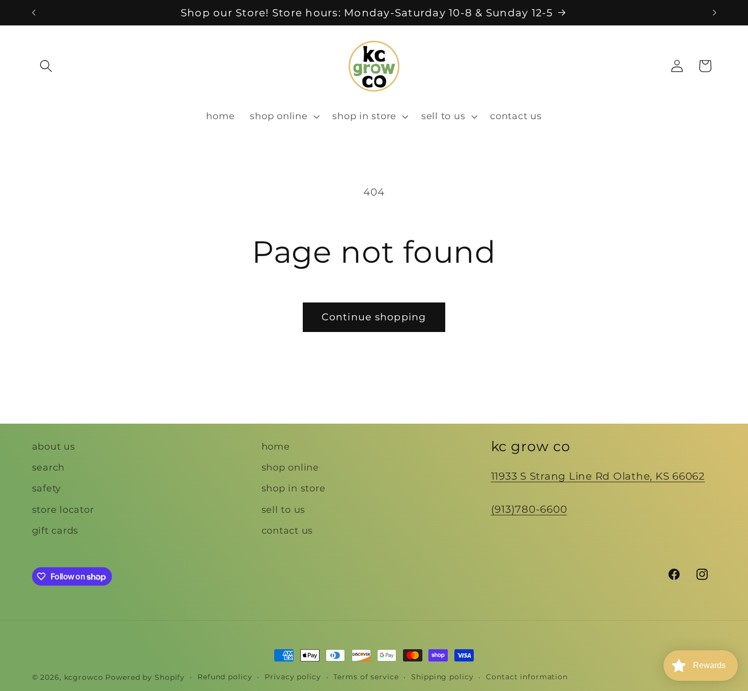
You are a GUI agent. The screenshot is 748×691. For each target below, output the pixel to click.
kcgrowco (83, 677)
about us (53, 446)
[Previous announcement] (33, 13)
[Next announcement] (714, 13)
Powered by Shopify (145, 677)
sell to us (284, 509)
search (48, 467)
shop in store (294, 488)
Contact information (527, 677)
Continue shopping (374, 317)
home (276, 446)
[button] (46, 66)
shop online (290, 467)
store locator (63, 509)
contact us (287, 530)
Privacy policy (293, 677)
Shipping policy (442, 677)
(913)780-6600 (529, 509)
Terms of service (365, 677)
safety (47, 488)
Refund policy (224, 677)
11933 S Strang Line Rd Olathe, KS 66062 (598, 476)
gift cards (55, 530)
